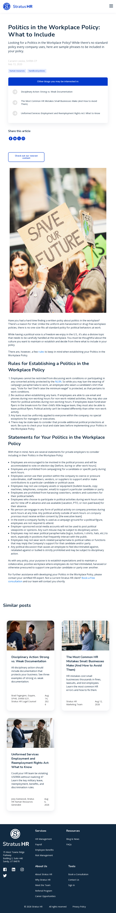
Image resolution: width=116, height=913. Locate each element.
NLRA (58, 381)
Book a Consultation (78, 874)
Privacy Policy (79, 906)
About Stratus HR (43, 874)
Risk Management (44, 855)
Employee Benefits (44, 850)
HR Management (43, 839)
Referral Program (43, 890)
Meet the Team (42, 885)
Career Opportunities (45, 896)
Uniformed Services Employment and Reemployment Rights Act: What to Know (30, 760)
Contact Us (73, 879)
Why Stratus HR (42, 879)
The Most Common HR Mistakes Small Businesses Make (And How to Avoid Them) (85, 663)
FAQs (69, 844)
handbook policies (37, 71)
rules (41, 351)
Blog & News (72, 839)
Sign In (71, 885)
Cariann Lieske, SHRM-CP (22, 61)
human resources (17, 71)
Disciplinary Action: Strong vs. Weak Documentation (30, 659)
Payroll (38, 844)
